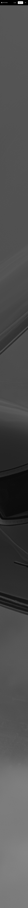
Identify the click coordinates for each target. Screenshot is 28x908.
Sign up (20, 2)
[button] (25, 2)
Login (15, 2)
